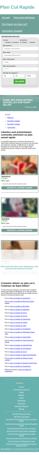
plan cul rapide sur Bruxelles (19, 306)
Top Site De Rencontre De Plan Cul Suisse (21, 428)
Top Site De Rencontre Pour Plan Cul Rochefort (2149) (21, 425)
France (21, 398)
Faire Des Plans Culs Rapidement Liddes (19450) (21, 434)
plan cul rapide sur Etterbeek (19, 309)
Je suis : (6, 40)
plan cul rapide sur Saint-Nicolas (21, 345)
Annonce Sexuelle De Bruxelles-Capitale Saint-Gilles (14, 183)
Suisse (21, 392)
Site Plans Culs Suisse (21, 417)
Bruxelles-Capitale (13, 121)
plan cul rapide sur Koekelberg (20, 329)
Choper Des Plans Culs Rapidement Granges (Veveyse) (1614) (21, 445)
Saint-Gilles (11, 127)
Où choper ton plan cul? (14, 24)
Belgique (10, 117)
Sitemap (21, 409)
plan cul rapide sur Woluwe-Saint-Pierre (23, 363)
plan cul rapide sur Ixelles (18, 322)
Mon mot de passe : (9, 66)
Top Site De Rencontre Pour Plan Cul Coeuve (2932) (21, 420)
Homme (16, 42)
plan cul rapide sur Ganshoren (20, 319)
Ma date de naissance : (11, 73)
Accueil (6, 17)
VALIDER (19, 81)
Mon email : (7, 52)
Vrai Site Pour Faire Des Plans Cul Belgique (21, 431)
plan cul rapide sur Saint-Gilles (20, 337)
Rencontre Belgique (24, 17)
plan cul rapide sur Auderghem (20, 366)
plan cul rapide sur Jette (18, 326)
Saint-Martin (21, 400)
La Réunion (21, 403)
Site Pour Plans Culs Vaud (21, 414)
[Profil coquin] (19, 174)
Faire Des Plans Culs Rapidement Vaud (21, 441)
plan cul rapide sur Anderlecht (20, 298)
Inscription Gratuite (12, 31)
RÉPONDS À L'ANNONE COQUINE (19, 188)
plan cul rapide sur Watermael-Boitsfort (23, 355)
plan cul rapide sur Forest (18, 316)
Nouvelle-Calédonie (21, 406)
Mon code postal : (9, 59)
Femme (8, 42)
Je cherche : (24, 40)
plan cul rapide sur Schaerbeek (20, 348)
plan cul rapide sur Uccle (18, 352)
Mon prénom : (7, 45)
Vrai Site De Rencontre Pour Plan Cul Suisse (21, 438)
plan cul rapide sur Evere (18, 313)
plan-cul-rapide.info (5, 448)
